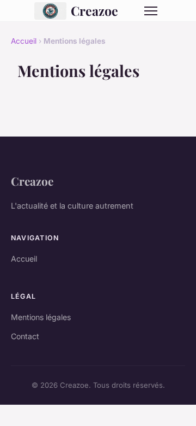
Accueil (23, 41)
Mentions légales (41, 317)
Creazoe (94, 10)
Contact (25, 336)
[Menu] (151, 11)
